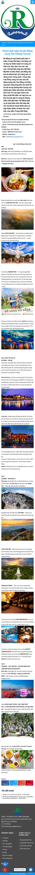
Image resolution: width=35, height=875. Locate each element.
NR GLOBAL (22, 873)
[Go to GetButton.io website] (31, 873)
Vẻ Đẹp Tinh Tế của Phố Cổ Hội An (16, 794)
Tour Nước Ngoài (7, 846)
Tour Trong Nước (7, 843)
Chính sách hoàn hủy (26, 845)
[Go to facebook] (30, 869)
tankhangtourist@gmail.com (14, 136)
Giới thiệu (5, 841)
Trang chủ (4, 42)
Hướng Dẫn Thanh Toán (26, 843)
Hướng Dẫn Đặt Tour (26, 840)
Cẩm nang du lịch (7, 858)
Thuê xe (5, 849)
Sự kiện (5, 852)
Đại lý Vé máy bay (7, 855)
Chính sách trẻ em (25, 848)
